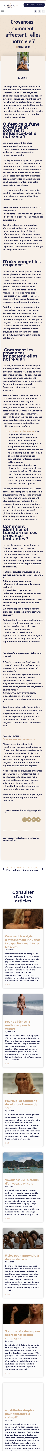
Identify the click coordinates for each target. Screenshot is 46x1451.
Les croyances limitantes (21, 431)
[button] (24, 819)
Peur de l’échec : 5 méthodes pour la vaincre (18, 1025)
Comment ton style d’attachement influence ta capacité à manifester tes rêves (22, 942)
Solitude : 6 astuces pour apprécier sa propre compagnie (22, 1334)
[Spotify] (39, 11)
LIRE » (7, 985)
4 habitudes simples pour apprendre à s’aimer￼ (19, 1414)
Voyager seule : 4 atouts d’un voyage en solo (22, 1181)
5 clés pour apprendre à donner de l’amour (22, 1257)
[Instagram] (35, 11)
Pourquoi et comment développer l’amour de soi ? (21, 1104)
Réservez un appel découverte (19, 739)
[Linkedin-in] (43, 11)
